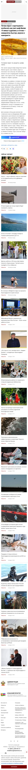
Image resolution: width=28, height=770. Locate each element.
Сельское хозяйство (6, 727)
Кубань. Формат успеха (21, 717)
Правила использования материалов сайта (19, 732)
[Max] (13, 149)
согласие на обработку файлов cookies (12, 763)
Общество (4, 21)
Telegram (17, 741)
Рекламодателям (19, 728)
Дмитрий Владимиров (6, 23)
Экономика (3, 710)
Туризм (2, 725)
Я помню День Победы (20, 720)
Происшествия (4, 712)
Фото (2, 720)
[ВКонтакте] (4, 149)
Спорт (2, 715)
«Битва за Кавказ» (19, 705)
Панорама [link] (3, 182)
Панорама (17, 702)
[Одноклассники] (7, 149)
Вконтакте (11, 741)
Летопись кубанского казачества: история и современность (20, 709)
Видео (2, 722)
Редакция (17, 726)
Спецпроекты (18, 712)
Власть (2, 707)
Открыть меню (2, 2)
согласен (14, 767)
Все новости (4, 702)
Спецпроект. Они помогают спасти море (20, 723)
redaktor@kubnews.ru (14, 750)
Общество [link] (3, 210)
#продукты (10, 145)
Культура (3, 717)
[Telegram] (10, 149)
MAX (23, 141)
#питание (4, 145)
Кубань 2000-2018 (19, 715)
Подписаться (15, 137)
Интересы (3, 730)
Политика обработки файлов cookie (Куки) (20, 736)
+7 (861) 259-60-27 (14, 749)
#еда (15, 145)
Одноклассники (14, 741)
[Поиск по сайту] (26, 2)
